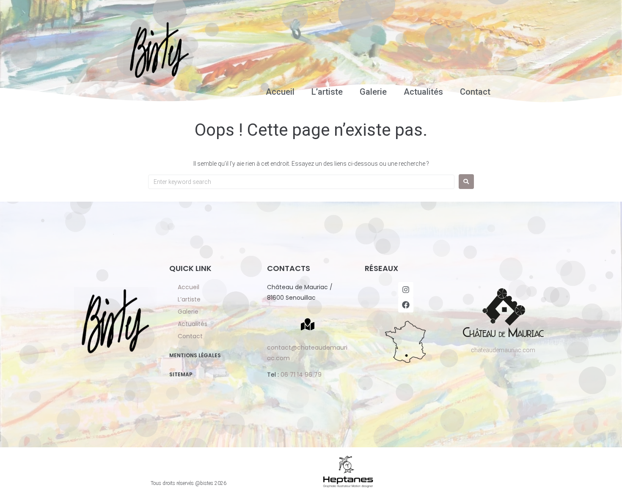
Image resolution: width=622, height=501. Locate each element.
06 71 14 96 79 (301, 374)
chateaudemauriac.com (503, 350)
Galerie (373, 92)
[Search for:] (301, 182)
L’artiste (327, 92)
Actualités (423, 92)
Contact (475, 92)
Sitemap (181, 374)
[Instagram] (405, 289)
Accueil (280, 92)
